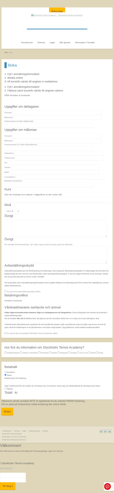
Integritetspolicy (34, 431)
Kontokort (11, 372)
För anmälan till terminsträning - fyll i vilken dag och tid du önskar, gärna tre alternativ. (38, 245)
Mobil (6, 172)
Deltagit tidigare (13, 353)
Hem (6, 52)
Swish (9, 375)
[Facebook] (101, 432)
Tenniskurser (27, 42)
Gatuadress (9, 153)
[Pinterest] (110, 432)
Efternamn (8, 117)
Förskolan (44, 353)
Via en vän (83, 353)
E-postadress (9, 177)
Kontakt (45, 431)
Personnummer (20, 145)
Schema (41, 42)
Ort (5, 163)
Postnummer (9, 158)
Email (93, 353)
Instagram (63, 353)
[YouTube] (106, 432)
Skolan (54, 353)
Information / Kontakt (85, 42)
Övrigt (100, 353)
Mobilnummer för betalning (15, 378)
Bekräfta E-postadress (13, 181)
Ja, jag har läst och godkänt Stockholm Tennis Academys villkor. (32, 333)
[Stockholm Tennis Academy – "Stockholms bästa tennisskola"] (57, 15)
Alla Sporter (65, 42)
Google (73, 353)
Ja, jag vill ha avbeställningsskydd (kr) (23, 292)
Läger (52, 42)
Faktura (10, 389)
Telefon (7, 167)
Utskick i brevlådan (30, 353)
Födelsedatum (18, 121)
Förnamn (8, 113)
